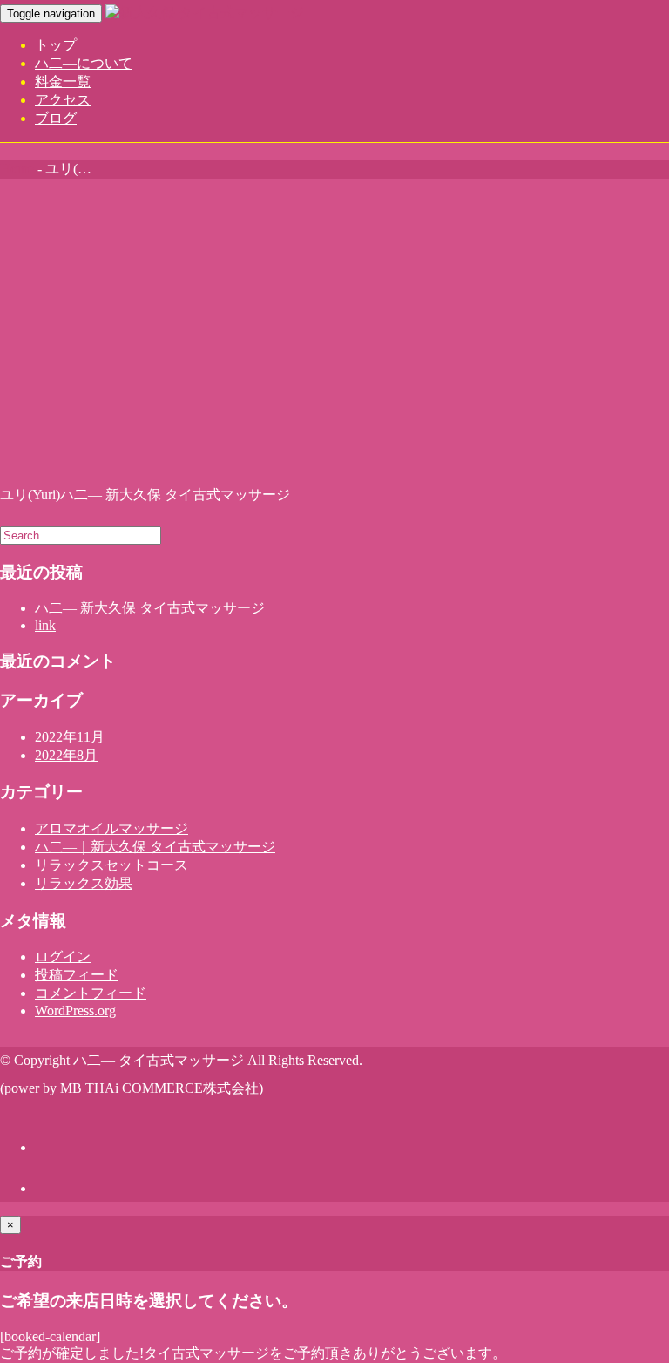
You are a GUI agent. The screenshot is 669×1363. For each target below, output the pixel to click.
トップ (56, 44)
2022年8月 (66, 755)
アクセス (63, 99)
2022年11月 (70, 736)
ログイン (63, 956)
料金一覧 (63, 81)
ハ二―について (83, 63)
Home (17, 168)
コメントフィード (90, 993)
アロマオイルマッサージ (111, 828)
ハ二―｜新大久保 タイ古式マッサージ (155, 846)
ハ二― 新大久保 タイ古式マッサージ (150, 607)
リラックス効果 (83, 883)
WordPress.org (75, 1010)
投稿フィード (76, 974)
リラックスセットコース (111, 865)
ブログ (56, 118)
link (45, 625)
